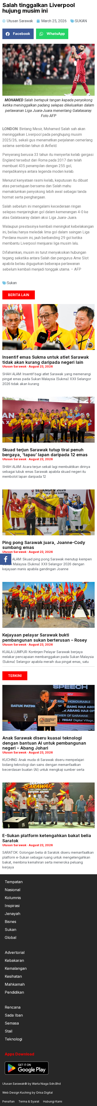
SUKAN (81, 21)
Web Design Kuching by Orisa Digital (27, 1092)
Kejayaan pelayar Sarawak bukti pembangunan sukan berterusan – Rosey (44, 637)
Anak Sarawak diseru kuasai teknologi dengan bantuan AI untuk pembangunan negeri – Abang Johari (44, 742)
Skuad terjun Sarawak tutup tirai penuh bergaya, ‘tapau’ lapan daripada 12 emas (45, 452)
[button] (18, 34)
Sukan (12, 283)
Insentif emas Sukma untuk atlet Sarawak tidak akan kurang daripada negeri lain (45, 360)
